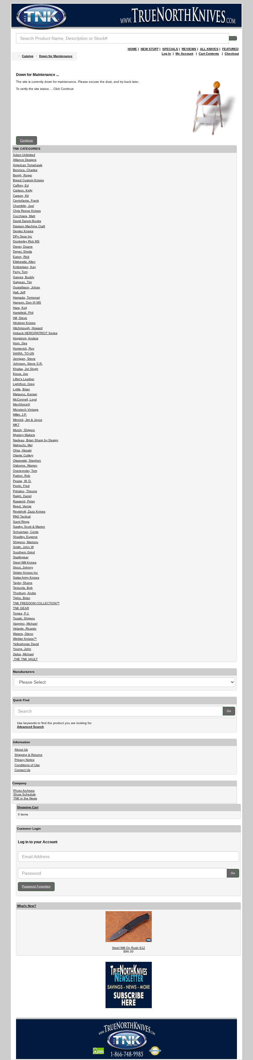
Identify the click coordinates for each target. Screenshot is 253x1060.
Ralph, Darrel (22, 496)
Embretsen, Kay (24, 267)
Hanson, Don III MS (27, 302)
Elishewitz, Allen (24, 261)
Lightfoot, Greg (24, 384)
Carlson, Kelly (22, 190)
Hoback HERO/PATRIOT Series (35, 333)
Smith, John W (23, 547)
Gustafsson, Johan (26, 287)
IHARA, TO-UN (23, 353)
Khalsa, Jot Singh (25, 369)
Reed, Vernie (22, 506)
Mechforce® (21, 404)
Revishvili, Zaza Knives (29, 511)
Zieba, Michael (23, 654)
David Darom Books (27, 221)
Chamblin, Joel (23, 205)
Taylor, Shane (22, 582)
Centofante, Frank (26, 200)
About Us (21, 749)
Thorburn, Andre (24, 593)
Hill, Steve (20, 318)
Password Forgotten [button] (36, 886)
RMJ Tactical (22, 516)
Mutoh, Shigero (24, 430)
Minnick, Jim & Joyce (27, 419)
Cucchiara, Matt (24, 216)
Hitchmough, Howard (28, 328)
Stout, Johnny (23, 567)
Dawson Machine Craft (29, 226)
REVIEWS (189, 49)
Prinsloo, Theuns (25, 491)
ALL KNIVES (209, 49)
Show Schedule (24, 794)
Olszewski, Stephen (27, 460)
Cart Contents (209, 53)
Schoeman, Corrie (26, 532)
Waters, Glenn (23, 633)
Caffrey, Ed (21, 185)
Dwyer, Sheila (22, 251)
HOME (132, 49)
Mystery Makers (24, 435)
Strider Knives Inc (25, 572)
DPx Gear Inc (22, 236)
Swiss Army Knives (26, 577)
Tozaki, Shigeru (24, 618)
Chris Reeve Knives (27, 210)
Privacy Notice (25, 759)
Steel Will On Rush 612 (128, 947)
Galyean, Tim (22, 282)
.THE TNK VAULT (25, 659)
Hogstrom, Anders (25, 338)
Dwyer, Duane (23, 246)
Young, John (22, 649)
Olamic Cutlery (23, 455)
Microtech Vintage (26, 409)
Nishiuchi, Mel (22, 445)
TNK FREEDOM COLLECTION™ (36, 603)
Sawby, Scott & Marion (29, 526)
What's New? (26, 905)
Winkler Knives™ (25, 638)
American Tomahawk (27, 165)
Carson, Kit (21, 195)
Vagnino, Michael (25, 623)
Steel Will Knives (24, 562)
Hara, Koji (20, 307)
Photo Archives (24, 790)
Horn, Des (20, 343)
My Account (184, 53)
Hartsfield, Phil (23, 312)
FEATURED (230, 49)
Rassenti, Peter (24, 501)
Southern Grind (24, 552)
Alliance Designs (24, 159)
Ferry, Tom (20, 272)
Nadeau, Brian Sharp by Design (35, 440)
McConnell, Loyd (25, 399)
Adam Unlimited (24, 155)
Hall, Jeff (19, 292)
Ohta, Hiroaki (22, 450)
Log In (166, 53)
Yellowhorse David (26, 644)
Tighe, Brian (21, 598)
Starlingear (20, 557)
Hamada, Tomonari (26, 297)
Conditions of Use (27, 765)
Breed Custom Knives (28, 180)
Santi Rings (21, 521)
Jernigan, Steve (24, 358)
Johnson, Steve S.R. (28, 363)
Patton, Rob (21, 475)
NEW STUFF (150, 49)
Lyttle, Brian (21, 389)
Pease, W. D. (22, 481)
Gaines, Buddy (23, 277)
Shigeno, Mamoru (25, 542)
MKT (16, 424)
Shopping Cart (27, 807)
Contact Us (22, 770)
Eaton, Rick (21, 256)
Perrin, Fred (21, 486)
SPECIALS (170, 49)
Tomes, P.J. (21, 613)
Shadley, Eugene (25, 536)
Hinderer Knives (24, 323)
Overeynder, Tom (25, 470)
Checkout (232, 53)
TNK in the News (25, 798)
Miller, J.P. (20, 414)
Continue (26, 140)
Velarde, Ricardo (24, 628)
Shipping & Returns (28, 754)
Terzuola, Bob (23, 587)
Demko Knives (23, 231)
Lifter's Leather (23, 379)
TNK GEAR (21, 608)
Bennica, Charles (25, 170)
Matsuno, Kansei (25, 394)
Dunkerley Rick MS (26, 241)
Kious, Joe (20, 373)
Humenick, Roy (23, 348)
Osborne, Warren (25, 465)
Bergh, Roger (22, 175)
